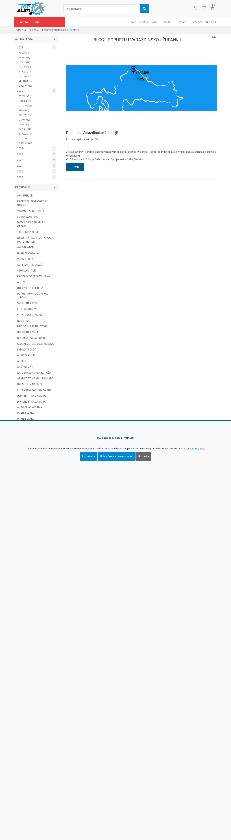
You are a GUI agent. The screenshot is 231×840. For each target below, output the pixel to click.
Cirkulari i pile (26, 270)
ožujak (24, 76)
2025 (20, 90)
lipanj (24, 62)
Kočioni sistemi (27, 309)
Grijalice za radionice (31, 338)
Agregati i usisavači (30, 264)
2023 (20, 154)
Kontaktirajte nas (144, 21)
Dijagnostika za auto (31, 401)
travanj (25, 71)
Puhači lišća (25, 259)
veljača (25, 81)
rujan (24, 110)
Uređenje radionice (30, 384)
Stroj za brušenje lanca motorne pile (34, 239)
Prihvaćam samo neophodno (116, 456)
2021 (20, 165)
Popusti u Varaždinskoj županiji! (92, 133)
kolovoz (25, 53)
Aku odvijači (25, 367)
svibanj (25, 67)
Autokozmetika (27, 216)
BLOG (167, 21)
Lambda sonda (26, 349)
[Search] (144, 8)
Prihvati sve (88, 456)
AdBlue (22, 361)
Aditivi (21, 282)
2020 (20, 171)
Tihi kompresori (27, 232)
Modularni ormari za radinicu (31, 224)
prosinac (25, 96)
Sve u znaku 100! (27, 303)
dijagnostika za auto (31, 395)
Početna (21, 30)
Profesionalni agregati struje (32, 203)
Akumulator (25, 247)
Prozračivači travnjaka (33, 276)
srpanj (24, 57)
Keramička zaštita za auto (35, 390)
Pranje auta (25, 413)
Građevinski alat (28, 253)
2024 (20, 148)
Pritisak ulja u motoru (32, 326)
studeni (25, 101)
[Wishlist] (203, 8)
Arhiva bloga (24, 39)
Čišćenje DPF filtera (30, 288)
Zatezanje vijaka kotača (34, 372)
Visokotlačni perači (30, 211)
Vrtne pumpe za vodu (31, 314)
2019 (20, 177)
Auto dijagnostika (29, 407)
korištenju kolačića (195, 448)
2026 (20, 47)
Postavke (143, 456)
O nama (181, 21)
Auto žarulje (26, 355)
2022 (20, 160)
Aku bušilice (25, 195)
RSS (213, 37)
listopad (25, 105)
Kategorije (33, 22)
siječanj (25, 86)
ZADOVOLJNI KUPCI (204, 21)
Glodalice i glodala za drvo (35, 343)
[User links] (195, 8)
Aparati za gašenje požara (35, 378)
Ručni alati (24, 320)
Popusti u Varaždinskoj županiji (33, 295)
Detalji (75, 167)
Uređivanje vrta (28, 332)
